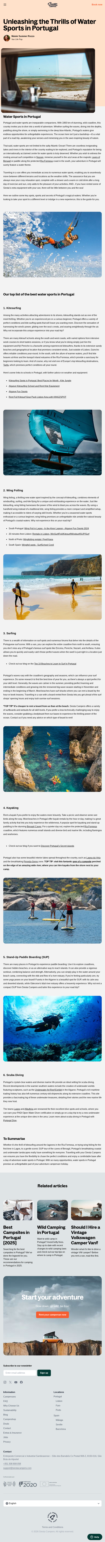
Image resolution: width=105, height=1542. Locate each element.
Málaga (59, 1420)
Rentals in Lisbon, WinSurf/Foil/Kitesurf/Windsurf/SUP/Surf (60, 534)
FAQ (5, 1401)
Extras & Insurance (12, 1433)
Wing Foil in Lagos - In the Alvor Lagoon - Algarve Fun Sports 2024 (56, 528)
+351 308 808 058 (12, 1464)
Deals (6, 1424)
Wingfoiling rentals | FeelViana (38, 539)
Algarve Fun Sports (18, 391)
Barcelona (61, 1429)
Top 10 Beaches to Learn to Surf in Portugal (55, 664)
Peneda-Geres (31, 861)
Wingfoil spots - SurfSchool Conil (38, 545)
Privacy (7, 1442)
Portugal (58, 1396)
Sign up (44, 1373)
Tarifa (6, 365)
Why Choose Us (11, 1406)
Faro (58, 1405)
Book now (97, 4)
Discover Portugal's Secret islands (57, 846)
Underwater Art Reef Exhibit (48, 1090)
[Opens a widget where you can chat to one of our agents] (94, 1537)
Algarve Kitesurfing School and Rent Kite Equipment (34, 386)
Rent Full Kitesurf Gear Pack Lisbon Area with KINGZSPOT (37, 397)
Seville (59, 1424)
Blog (5, 1415)
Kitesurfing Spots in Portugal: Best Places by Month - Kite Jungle (40, 380)
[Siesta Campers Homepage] (52, 4)
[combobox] (52, 1503)
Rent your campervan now (52, 1315)
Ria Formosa (46, 161)
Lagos (17, 1109)
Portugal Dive (10, 1120)
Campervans (9, 1397)
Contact (7, 1428)
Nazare (39, 157)
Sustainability (9, 1410)
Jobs (5, 1437)
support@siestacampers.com (17, 1468)
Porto (58, 1410)
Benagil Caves (34, 826)
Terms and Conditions (52, 1527)
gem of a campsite (82, 861)
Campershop (9, 1419)
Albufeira (29, 1109)
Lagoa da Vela (93, 858)
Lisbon (59, 1401)
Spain (56, 1415)
